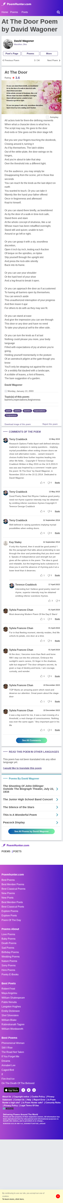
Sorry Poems (9, 965)
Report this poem (50, 424)
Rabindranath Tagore (13, 1024)
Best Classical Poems (13, 889)
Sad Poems (8, 947)
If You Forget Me (10, 1056)
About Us (6, 1096)
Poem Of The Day (11, 920)
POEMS (6, 851)
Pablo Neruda (9, 1002)
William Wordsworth (12, 1029)
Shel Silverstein (10, 1015)
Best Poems (8, 880)
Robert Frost (8, 988)
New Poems (8, 893)
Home (5, 12)
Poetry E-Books (10, 974)
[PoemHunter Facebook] (23, 1090)
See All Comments (31, 740)
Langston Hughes (11, 1006)
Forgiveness (11, 415)
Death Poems (9, 943)
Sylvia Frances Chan (21, 610)
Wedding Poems (11, 956)
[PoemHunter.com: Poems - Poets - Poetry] (16, 4)
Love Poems (8, 934)
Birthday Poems (10, 952)
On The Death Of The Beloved (18, 1083)
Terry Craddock (18, 439)
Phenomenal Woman (13, 1043)
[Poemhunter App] (11, 1089)
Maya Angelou (9, 993)
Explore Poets (9, 915)
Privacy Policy (11, 1105)
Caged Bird (8, 1070)
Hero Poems (8, 970)
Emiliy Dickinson (11, 1011)
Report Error (39, 1100)
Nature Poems (9, 961)
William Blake (9, 1020)
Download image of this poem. (18, 424)
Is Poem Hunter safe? (33, 1102)
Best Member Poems (13, 884)
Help (29, 1100)
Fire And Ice (8, 1078)
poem (8, 411)
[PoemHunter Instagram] (34, 1090)
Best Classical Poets (13, 906)
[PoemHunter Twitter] (29, 1090)
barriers (27, 411)
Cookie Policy (38, 1096)
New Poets (7, 897)
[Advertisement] (31, 1170)
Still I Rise (7, 1047)
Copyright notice (21, 1096)
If (2, 1074)
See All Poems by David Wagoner (31, 831)
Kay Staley (15, 542)
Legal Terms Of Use (29, 1105)
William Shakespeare (13, 997)
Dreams (6, 1061)
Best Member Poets (12, 902)
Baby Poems (8, 938)
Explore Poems (10, 911)
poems (17, 411)
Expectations (39, 411)
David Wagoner (24, 40)
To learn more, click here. (13, 1199)
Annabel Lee (8, 1065)
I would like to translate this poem (22, 768)
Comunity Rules (53, 1102)
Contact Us (19, 1100)
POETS (17, 851)
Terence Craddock (26, 584)
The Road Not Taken (13, 1052)
